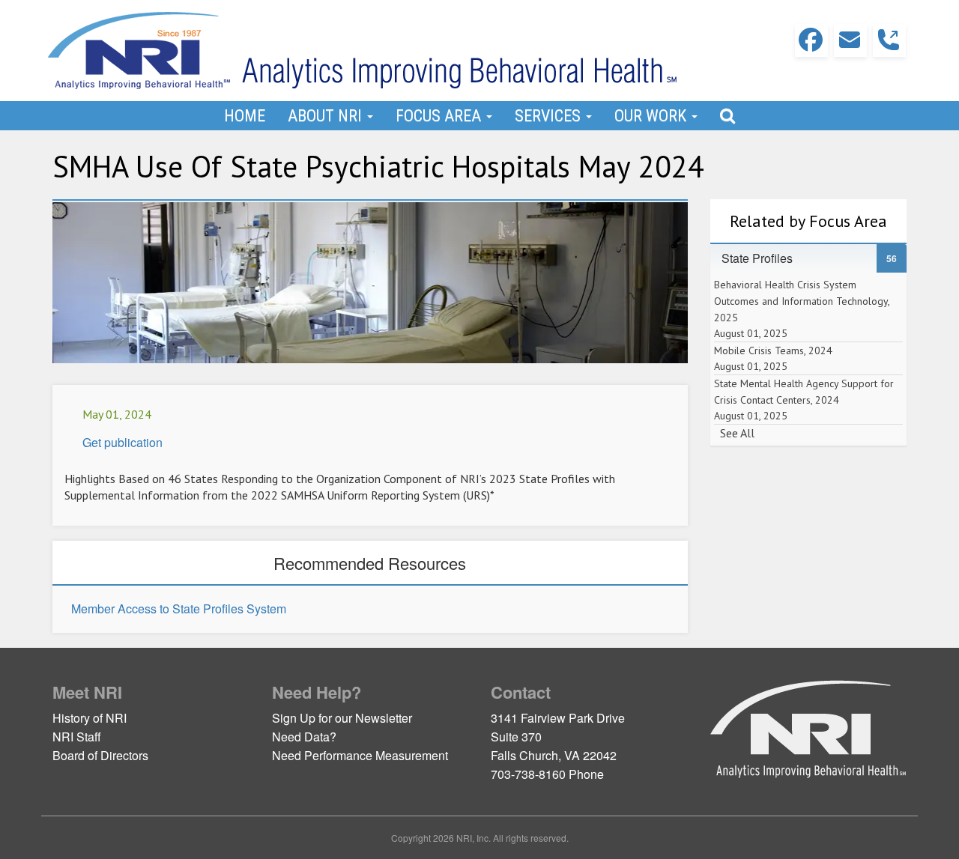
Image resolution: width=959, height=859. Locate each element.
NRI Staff (76, 736)
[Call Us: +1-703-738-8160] (889, 40)
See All (737, 432)
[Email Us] (850, 40)
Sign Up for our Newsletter (342, 717)
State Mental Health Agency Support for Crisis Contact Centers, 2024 (804, 399)
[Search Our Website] (727, 116)
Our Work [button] (652, 115)
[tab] (808, 258)
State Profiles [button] (764, 258)
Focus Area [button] (440, 115)
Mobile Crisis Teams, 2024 (773, 358)
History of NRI (89, 717)
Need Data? (304, 736)
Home (244, 115)
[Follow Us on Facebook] (811, 40)
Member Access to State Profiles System (178, 608)
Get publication (122, 442)
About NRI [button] (327, 115)
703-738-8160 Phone (547, 774)
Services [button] (549, 115)
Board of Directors (100, 755)
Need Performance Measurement (360, 755)
